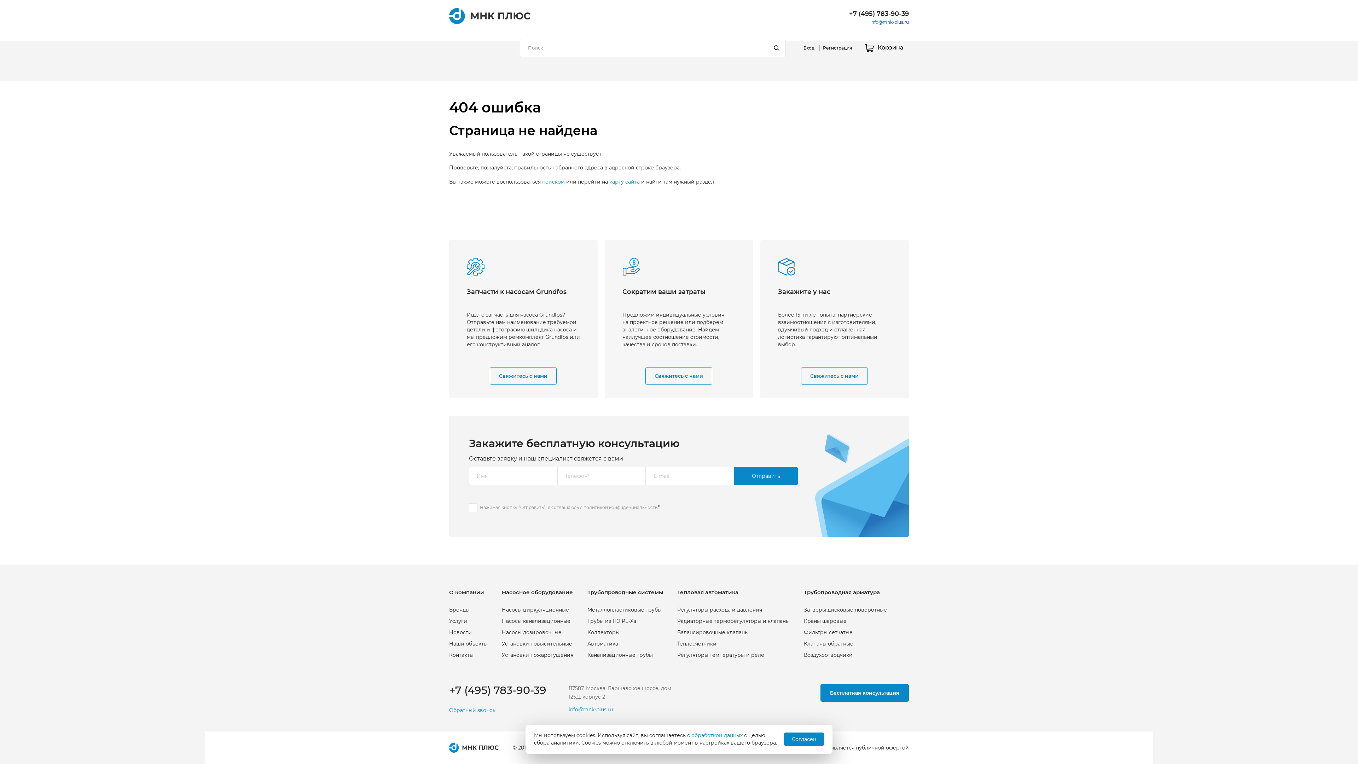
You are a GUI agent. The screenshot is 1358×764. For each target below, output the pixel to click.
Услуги (458, 621)
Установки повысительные (537, 644)
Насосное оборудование (537, 592)
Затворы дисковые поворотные (845, 610)
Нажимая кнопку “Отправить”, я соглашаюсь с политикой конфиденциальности (569, 507)
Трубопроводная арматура (842, 592)
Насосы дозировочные (532, 632)
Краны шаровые (825, 621)
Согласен (804, 739)
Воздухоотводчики (828, 655)
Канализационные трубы (620, 655)
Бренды (459, 610)
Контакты (461, 655)
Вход (808, 48)
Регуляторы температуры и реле (720, 655)
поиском (553, 182)
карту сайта (624, 182)
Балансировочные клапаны (713, 632)
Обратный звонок (472, 710)
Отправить (766, 476)
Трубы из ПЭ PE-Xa (611, 621)
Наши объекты (468, 644)
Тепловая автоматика (707, 592)
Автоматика (602, 644)
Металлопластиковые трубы (624, 610)
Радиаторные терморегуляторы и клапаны (733, 621)
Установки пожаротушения (537, 655)
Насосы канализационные (536, 621)
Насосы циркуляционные (535, 610)
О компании (466, 592)
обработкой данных (717, 735)
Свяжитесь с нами (523, 376)
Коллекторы (603, 632)
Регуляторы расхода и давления (719, 610)
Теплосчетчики (696, 644)
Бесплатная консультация (864, 693)
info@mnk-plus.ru (889, 22)
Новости (460, 632)
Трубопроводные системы (625, 592)
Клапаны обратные (828, 644)
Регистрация (837, 48)
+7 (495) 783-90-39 (879, 14)
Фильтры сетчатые (828, 632)
